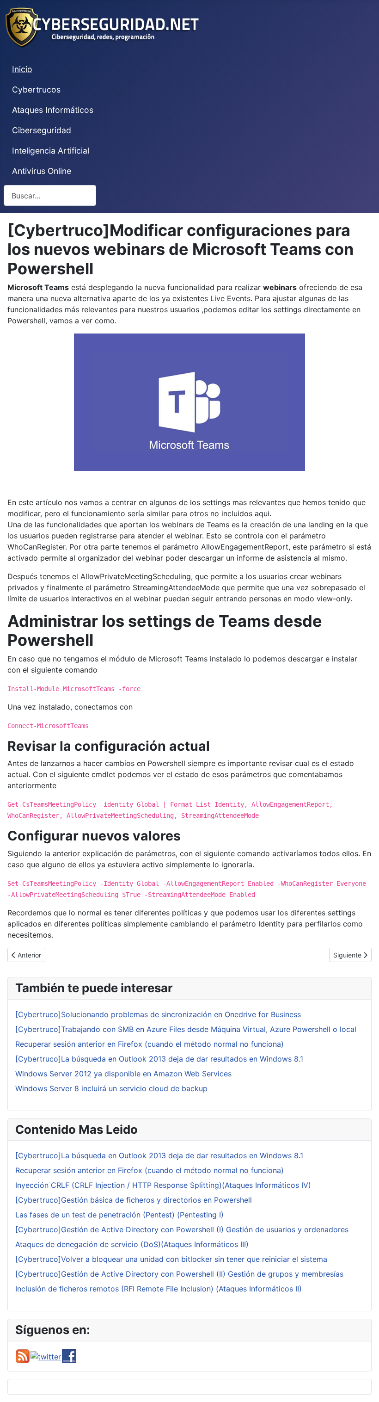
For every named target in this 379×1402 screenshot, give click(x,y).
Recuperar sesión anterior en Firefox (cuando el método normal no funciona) (149, 1044)
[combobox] (50, 195)
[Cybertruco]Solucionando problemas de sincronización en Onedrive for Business (158, 1014)
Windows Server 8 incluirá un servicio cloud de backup (111, 1088)
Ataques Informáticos (52, 110)
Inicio (22, 69)
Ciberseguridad (41, 130)
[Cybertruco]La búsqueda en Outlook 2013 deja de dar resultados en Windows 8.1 (159, 1058)
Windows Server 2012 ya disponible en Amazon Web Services (123, 1073)
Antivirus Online (41, 171)
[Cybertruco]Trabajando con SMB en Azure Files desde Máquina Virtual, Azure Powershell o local (185, 1029)
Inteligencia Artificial (50, 150)
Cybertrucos (36, 89)
